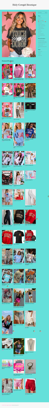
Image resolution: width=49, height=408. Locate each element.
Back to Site (40, 55)
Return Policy (40, 51)
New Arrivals (40, 23)
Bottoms (39, 29)
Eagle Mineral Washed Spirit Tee (42, 47)
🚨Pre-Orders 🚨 (40, 20)
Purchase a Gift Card (41, 24)
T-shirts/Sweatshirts (41, 28)
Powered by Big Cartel (15, 405)
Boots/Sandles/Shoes (41, 35)
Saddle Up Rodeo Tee (41, 43)
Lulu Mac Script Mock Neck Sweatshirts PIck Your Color (42, 42)
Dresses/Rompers (41, 33)
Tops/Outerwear (40, 27)
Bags (39, 36)
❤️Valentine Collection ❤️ (42, 21)
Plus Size (39, 32)
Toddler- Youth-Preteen (41, 25)
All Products (40, 17)
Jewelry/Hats (40, 31)
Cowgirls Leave (40, 45)
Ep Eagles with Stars (41, 40)
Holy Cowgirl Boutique (25, 5)
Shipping (39, 52)
